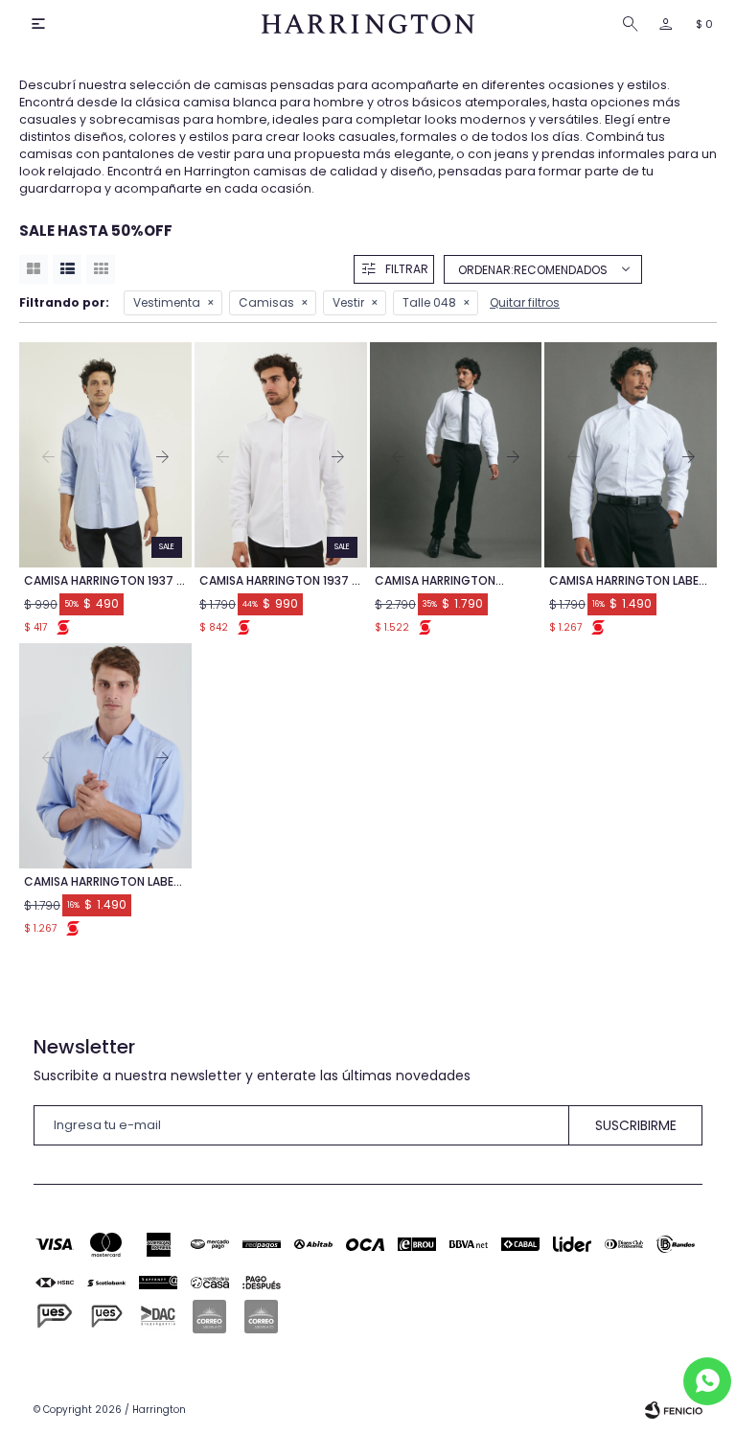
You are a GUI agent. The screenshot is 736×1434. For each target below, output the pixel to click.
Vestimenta (166, 302)
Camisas (266, 302)
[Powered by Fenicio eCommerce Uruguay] (673, 1410)
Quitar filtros (525, 302)
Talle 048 (429, 302)
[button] (634, 24)
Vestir (348, 302)
